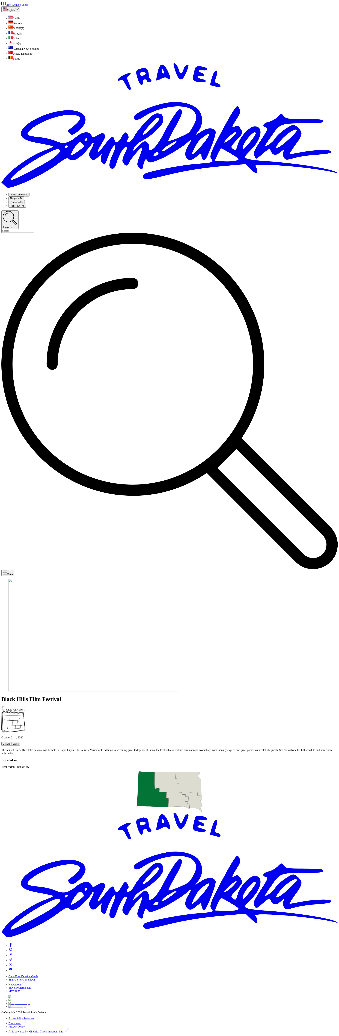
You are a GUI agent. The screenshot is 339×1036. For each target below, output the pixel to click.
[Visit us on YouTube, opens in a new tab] (10, 970)
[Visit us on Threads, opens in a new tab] (10, 960)
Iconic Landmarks (19, 194)
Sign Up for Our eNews (21, 979)
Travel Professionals (19, 987)
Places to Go (16, 202)
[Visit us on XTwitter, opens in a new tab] (10, 965)
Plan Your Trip (17, 205)
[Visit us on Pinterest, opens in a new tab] (10, 955)
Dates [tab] (16, 743)
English (11, 10)
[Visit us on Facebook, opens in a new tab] (10, 945)
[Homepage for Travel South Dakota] (169, 188)
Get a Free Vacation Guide (23, 976)
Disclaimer (14, 1023)
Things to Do (16, 198)
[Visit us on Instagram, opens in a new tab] (10, 950)
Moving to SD (16, 990)
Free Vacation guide (17, 4)
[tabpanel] (169, 752)
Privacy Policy (16, 1026)
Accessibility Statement (21, 1018)
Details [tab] (6, 743)
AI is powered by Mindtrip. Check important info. (36, 1031)
